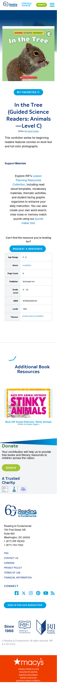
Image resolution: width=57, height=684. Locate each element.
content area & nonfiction (33, 316)
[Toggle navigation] (52, 5)
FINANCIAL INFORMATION (18, 577)
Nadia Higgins (33, 424)
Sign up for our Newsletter (25, 605)
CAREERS (9, 562)
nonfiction (27, 265)
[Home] (12, 3)
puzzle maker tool (32, 220)
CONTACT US (12, 558)
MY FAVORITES (27, 92)
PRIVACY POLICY (13, 567)
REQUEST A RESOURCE (27, 248)
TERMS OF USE (14, 572)
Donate (11, 467)
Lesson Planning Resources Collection (27, 180)
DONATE (41, 5)
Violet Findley (33, 131)
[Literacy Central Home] (27, 3)
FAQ (6, 553)
